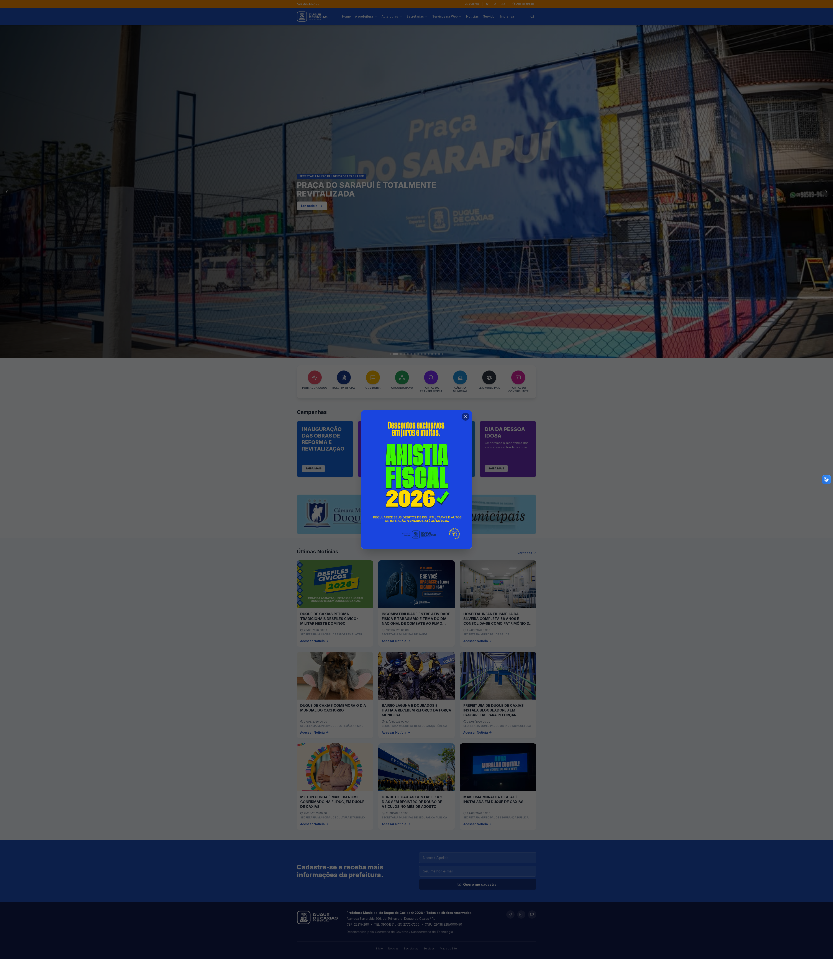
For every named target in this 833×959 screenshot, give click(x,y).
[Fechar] (465, 417)
